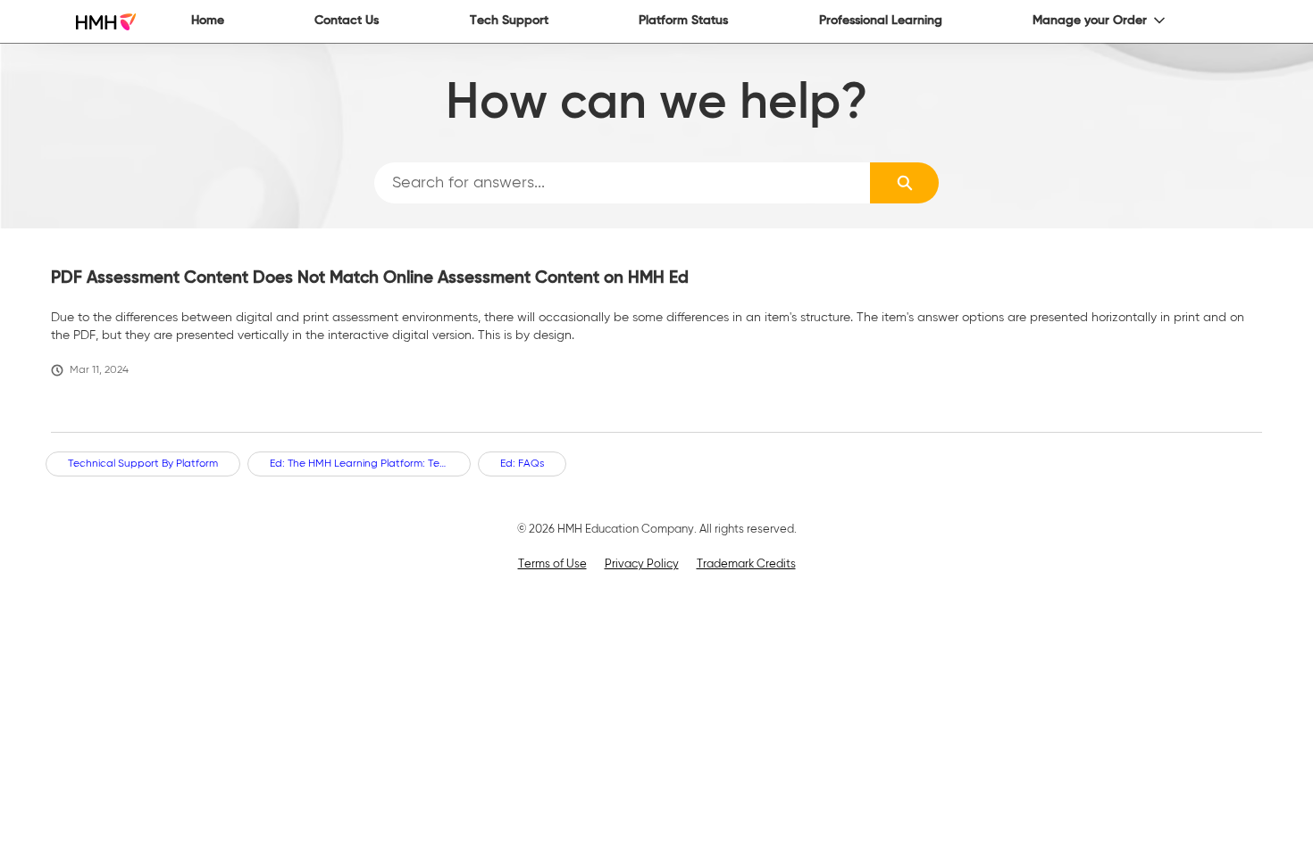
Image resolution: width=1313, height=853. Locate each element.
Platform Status (683, 20)
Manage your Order (1090, 20)
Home (207, 20)
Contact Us (346, 20)
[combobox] (622, 182)
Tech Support (509, 20)
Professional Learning (880, 20)
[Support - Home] (106, 21)
